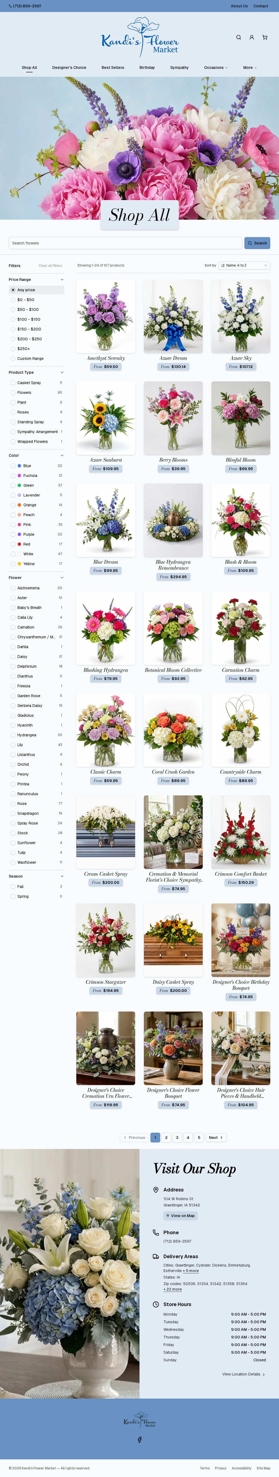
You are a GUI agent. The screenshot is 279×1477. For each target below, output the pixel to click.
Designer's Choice (69, 67)
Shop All (29, 67)
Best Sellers (113, 67)
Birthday (147, 67)
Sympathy (179, 67)
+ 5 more (191, 1270)
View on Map (183, 1215)
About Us (239, 6)
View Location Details (241, 1374)
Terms (205, 1468)
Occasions (214, 67)
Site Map (263, 1468)
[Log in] (251, 37)
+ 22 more (172, 1289)
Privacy (220, 1468)
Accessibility (241, 1468)
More (248, 67)
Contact (260, 6)
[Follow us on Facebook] (139, 1439)
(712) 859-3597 (27, 6)
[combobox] (244, 265)
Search (260, 243)
